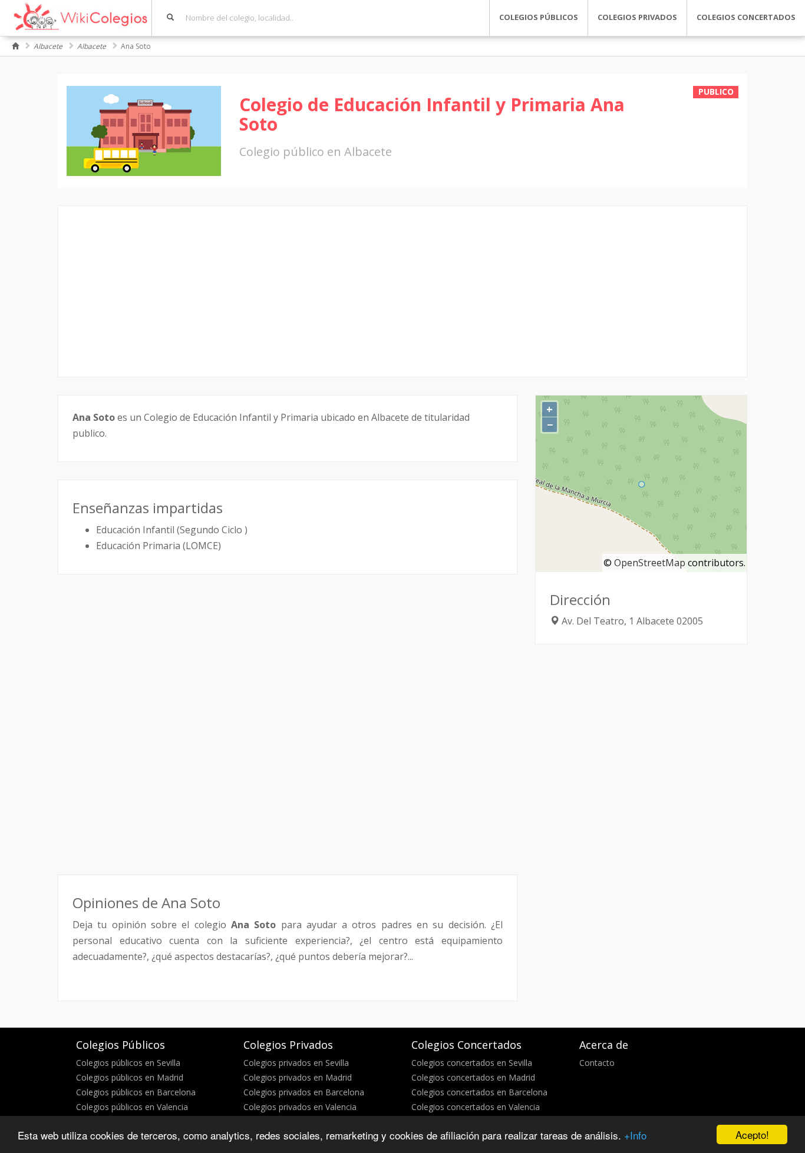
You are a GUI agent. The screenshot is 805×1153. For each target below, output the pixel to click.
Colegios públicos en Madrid (129, 1077)
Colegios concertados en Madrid (473, 1077)
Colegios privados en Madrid (297, 1077)
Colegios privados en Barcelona (303, 1092)
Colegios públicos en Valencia (132, 1106)
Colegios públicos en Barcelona (136, 1092)
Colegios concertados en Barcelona (479, 1092)
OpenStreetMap (649, 562)
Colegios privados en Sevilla (296, 1062)
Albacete (48, 46)
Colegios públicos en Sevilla (128, 1062)
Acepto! (752, 1134)
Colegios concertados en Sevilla (471, 1062)
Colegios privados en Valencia (300, 1106)
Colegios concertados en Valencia (475, 1106)
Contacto (597, 1062)
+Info (635, 1135)
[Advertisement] (402, 291)
